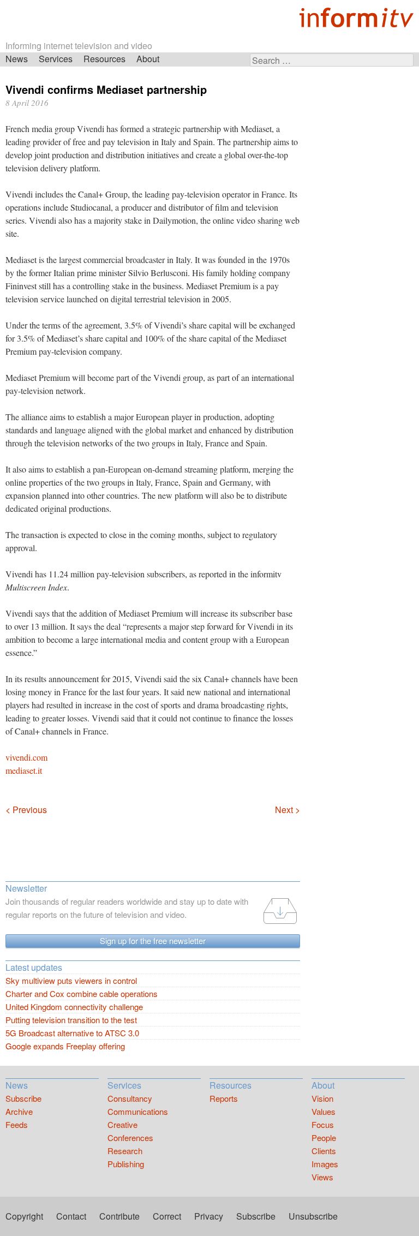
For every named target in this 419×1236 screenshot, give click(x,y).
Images (325, 1163)
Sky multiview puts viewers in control (71, 980)
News (16, 58)
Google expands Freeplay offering (65, 1046)
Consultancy (129, 1098)
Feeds (16, 1124)
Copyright (24, 1216)
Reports (224, 1098)
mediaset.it (23, 770)
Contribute (119, 1216)
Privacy (208, 1216)
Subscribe (23, 1098)
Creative (122, 1124)
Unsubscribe (313, 1216)
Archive (19, 1111)
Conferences (130, 1137)
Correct (167, 1216)
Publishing (125, 1163)
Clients (324, 1150)
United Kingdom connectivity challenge (74, 1006)
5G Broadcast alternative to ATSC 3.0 (72, 1032)
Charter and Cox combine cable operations (81, 993)
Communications (137, 1111)
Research (124, 1150)
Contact (71, 1216)
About (147, 58)
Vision (322, 1098)
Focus (323, 1124)
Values (324, 1111)
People (324, 1137)
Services (56, 58)
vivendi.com (26, 757)
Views (322, 1177)
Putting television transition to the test (71, 1019)
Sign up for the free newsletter (153, 940)
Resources (104, 58)
